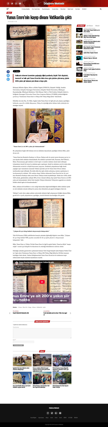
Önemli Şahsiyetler (46, 9)
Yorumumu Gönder (18, 345)
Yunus (20, 307)
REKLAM (76, 417)
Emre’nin (25, 307)
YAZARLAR (84, 9)
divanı (34, 307)
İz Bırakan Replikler (26, 9)
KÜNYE (65, 417)
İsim (14, 339)
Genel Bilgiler (33, 417)
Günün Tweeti (70, 9)
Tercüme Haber (55, 9)
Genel (51, 417)
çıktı (44, 307)
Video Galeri (62, 9)
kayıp (30, 307)
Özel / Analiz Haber (36, 9)
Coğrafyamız (41, 417)
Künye (47, 417)
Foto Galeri (77, 9)
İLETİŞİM (70, 417)
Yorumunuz (16, 327)
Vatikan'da (39, 307)
